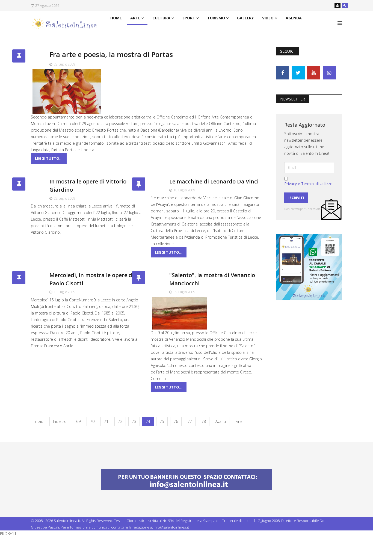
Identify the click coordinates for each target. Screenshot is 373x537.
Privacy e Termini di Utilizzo (308, 183)
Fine (238, 421)
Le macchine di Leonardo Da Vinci (214, 181)
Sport (188, 17)
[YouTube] (313, 72)
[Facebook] (282, 72)
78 (204, 421)
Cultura (161, 17)
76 (176, 421)
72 (120, 421)
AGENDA (294, 17)
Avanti (220, 421)
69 (78, 421)
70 (92, 421)
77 (190, 421)
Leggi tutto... (49, 158)
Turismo (216, 17)
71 (106, 421)
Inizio (38, 421)
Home (116, 17)
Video (268, 17)
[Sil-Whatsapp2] (309, 266)
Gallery (245, 17)
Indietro (60, 421)
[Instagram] (329, 72)
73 (134, 421)
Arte (135, 17)
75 (162, 421)
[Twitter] (298, 72)
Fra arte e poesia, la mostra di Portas (111, 54)
